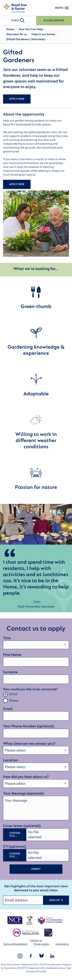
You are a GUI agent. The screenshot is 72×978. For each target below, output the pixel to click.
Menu (59, 8)
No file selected (34, 834)
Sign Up (54, 900)
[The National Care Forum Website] (15, 920)
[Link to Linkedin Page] (52, 956)
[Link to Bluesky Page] (41, 956)
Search (15, 20)
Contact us (36, 940)
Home (10, 29)
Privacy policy (42, 944)
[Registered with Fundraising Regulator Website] (26, 932)
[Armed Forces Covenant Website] (29, 920)
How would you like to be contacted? (30, 689)
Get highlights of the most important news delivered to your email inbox (36, 888)
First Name (12, 654)
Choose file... (14, 834)
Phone (14, 701)
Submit (36, 869)
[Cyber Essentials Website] (49, 932)
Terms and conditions (15, 944)
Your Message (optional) (23, 793)
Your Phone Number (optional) (28, 726)
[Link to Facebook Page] (31, 956)
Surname (10, 672)
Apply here (16, 99)
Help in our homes (43, 34)
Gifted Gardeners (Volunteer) (25, 39)
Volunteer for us (16, 34)
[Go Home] (15, 8)
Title (7, 638)
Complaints (62, 944)
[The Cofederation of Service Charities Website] (50, 920)
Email (13, 694)
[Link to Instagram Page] (20, 956)
